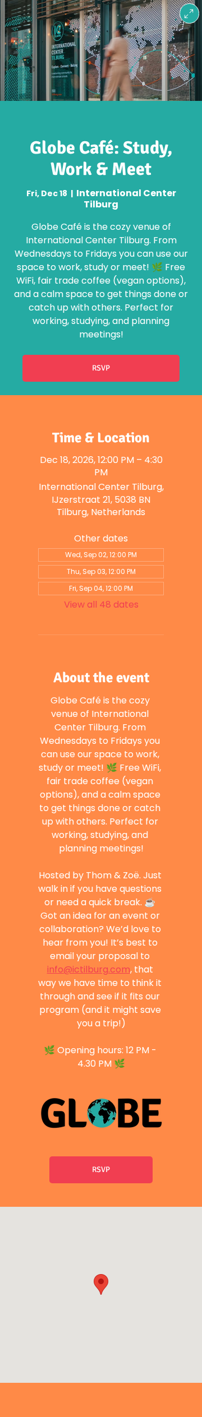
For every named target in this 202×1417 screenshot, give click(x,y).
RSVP (101, 368)
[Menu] (189, 13)
